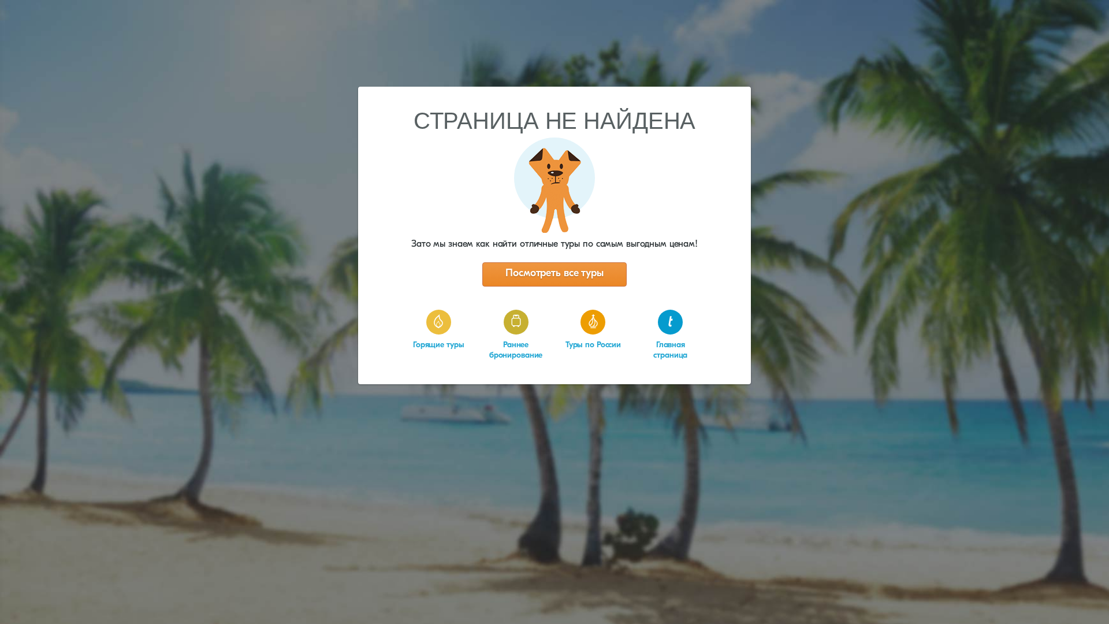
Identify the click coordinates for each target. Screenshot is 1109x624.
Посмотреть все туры (554, 274)
